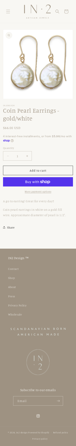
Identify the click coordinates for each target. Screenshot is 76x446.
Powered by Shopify (38, 432)
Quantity (8, 148)
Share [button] (11, 227)
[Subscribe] (58, 401)
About (12, 287)
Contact (13, 268)
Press (11, 296)
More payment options (38, 191)
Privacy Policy (17, 305)
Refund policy (60, 432)
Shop (11, 278)
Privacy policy (39, 438)
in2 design (22, 432)
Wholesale (15, 314)
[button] (8, 11)
